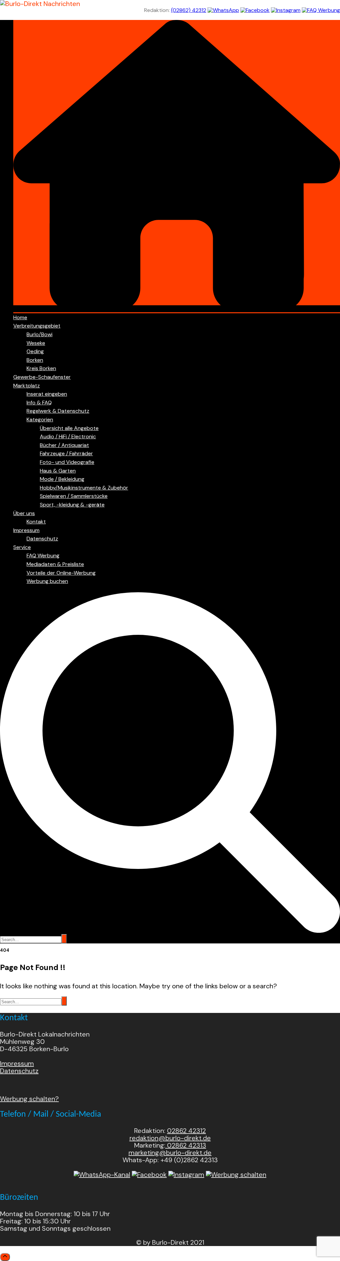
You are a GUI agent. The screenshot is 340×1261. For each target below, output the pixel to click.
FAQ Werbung (43, 555)
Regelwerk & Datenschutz (58, 410)
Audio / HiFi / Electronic (68, 436)
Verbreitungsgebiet (36, 325)
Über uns (24, 513)
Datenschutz (42, 538)
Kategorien (40, 419)
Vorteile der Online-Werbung (61, 572)
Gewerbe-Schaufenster (42, 376)
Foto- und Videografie (67, 462)
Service (22, 547)
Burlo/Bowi (39, 334)
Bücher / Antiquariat (64, 445)
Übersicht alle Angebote (69, 428)
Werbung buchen (47, 581)
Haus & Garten (58, 470)
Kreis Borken (41, 368)
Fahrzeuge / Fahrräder (66, 453)
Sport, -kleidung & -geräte (72, 504)
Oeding (35, 351)
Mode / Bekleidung (62, 479)
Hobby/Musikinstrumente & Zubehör (84, 487)
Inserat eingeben (47, 393)
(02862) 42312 (188, 10)
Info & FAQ (39, 402)
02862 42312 (186, 1130)
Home (20, 317)
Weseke (36, 343)
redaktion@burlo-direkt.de (170, 1138)
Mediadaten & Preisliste (55, 564)
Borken (35, 359)
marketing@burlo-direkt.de (170, 1152)
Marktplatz (26, 385)
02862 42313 (185, 1145)
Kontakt (36, 521)
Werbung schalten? (29, 1098)
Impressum (26, 530)
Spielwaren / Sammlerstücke (74, 495)
